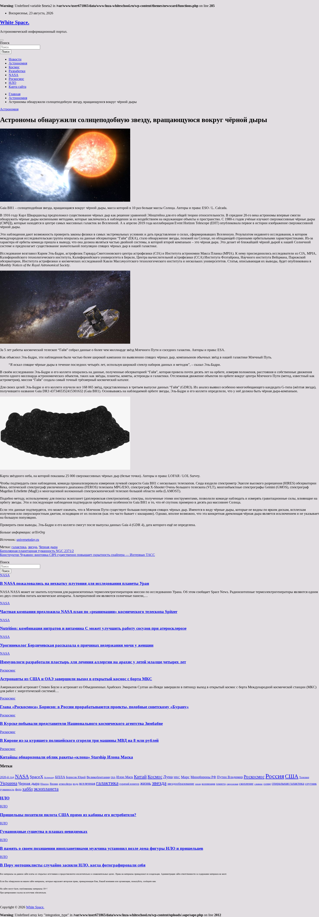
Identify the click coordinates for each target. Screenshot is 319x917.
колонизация (208, 783)
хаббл (27, 788)
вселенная (87, 783)
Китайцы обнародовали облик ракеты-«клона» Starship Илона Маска (66, 757)
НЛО (12, 83)
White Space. (14, 22)
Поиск (5, 43)
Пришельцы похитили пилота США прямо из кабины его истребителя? (68, 814)
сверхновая (232, 784)
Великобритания (98, 777)
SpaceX (36, 777)
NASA (13, 75)
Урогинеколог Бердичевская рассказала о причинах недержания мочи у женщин (76, 645)
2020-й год (7, 777)
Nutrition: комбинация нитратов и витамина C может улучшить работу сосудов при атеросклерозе (93, 628)
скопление (246, 783)
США (291, 776)
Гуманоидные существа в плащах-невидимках (43, 831)
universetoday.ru (27, 539)
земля (198, 784)
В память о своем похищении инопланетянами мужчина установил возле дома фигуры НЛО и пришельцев (101, 848)
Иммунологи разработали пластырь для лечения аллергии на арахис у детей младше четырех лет (93, 662)
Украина (8, 783)
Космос (14, 67)
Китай (140, 776)
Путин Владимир (230, 777)
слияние (258, 784)
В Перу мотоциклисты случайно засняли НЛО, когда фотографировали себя (72, 865)
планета (221, 783)
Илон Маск (124, 777)
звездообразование (180, 783)
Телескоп (304, 777)
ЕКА (113, 777)
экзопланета (46, 788)
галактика (19, 547)
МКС (177, 777)
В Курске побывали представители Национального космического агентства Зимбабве (81, 723)
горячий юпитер (129, 783)
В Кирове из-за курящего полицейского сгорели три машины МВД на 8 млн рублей (79, 740)
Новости (15, 59)
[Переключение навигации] (1, 40)
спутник (311, 783)
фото (18, 789)
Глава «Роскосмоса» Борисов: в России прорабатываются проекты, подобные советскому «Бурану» (94, 707)
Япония (54, 783)
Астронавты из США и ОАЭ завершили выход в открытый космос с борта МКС (76, 679)
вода (75, 783)
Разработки (17, 71)
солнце (267, 783)
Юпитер (44, 784)
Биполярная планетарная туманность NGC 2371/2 (37, 551)
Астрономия (18, 63)
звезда (32, 547)
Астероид (49, 777)
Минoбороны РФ (203, 777)
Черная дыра (48, 547)
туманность (7, 789)
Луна (168, 776)
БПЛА (60, 777)
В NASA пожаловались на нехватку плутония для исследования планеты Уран (74, 583)
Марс (185, 777)
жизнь (145, 783)
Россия (274, 776)
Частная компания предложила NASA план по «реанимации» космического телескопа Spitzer (88, 611)
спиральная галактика (288, 783)
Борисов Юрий (76, 777)
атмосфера (65, 783)
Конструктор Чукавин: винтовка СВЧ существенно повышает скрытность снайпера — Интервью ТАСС (77, 555)
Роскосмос (16, 79)
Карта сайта (17, 86)
